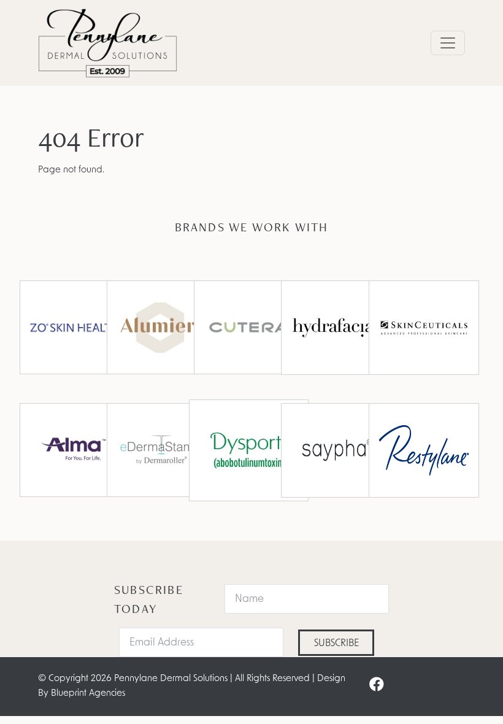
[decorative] (161, 450)
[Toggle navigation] (448, 43)
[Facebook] (376, 686)
